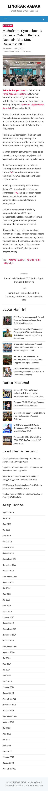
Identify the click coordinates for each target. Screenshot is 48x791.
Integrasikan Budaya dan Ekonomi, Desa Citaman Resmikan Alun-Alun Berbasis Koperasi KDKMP (28, 347)
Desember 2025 (9, 559)
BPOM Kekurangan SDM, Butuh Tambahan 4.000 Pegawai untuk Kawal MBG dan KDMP (27, 428)
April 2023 (7, 746)
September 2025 (10, 577)
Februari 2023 (8, 757)
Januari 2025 (8, 623)
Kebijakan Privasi (35, 782)
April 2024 (7, 676)
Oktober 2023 (8, 711)
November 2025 (9, 565)
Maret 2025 (7, 612)
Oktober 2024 (8, 641)
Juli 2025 (6, 588)
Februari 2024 (8, 687)
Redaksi (8, 49)
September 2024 (10, 647)
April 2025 (7, 606)
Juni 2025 (7, 594)
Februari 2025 (8, 617)
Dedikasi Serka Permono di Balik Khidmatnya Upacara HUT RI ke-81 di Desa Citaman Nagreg (29, 371)
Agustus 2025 (8, 582)
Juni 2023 (7, 734)
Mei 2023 (6, 740)
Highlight (9, 263)
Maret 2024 (7, 681)
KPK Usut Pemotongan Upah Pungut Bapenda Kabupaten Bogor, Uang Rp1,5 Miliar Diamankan (29, 320)
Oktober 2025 (8, 571)
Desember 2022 (9, 769)
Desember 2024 (9, 629)
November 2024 (9, 635)
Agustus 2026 (8, 512)
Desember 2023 (9, 699)
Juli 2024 (6, 658)
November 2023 (9, 705)
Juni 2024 (7, 664)
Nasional (7, 26)
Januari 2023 (8, 763)
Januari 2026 (8, 553)
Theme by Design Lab (34, 785)
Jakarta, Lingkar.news (14, 90)
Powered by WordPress (15, 785)
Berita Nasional (17, 260)
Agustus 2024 (8, 652)
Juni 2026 (7, 524)
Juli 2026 (6, 518)
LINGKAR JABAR (24, 6)
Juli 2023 (6, 728)
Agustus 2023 (8, 722)
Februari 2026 (8, 547)
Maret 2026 (7, 542)
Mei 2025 (6, 600)
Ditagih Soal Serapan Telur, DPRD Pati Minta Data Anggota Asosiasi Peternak (29, 416)
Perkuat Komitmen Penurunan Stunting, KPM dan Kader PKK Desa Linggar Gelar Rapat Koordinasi (28, 359)
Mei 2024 (6, 670)
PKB (11, 172)
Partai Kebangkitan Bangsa (16, 94)
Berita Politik (34, 260)
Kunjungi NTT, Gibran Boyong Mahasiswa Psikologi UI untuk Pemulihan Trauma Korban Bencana (28, 393)
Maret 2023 (7, 751)
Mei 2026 (6, 530)
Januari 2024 (8, 693)
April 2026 (7, 536)
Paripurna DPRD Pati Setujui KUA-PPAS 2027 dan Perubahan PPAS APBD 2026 (28, 440)
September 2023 (10, 716)
